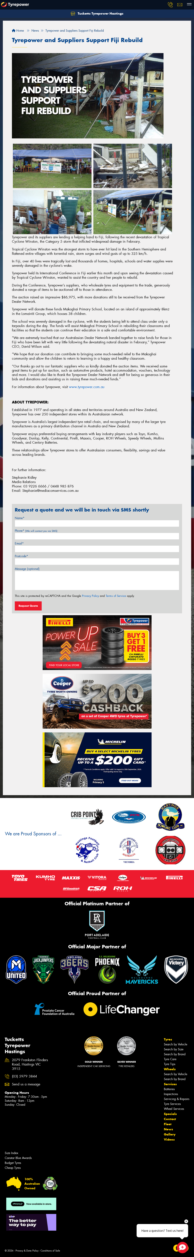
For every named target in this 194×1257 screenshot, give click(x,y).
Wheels (170, 1069)
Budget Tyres (13, 1163)
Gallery (169, 1134)
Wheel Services (174, 1109)
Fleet (167, 1124)
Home (19, 31)
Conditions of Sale (50, 1250)
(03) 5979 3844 (24, 1076)
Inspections (171, 1094)
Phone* (36, 531)
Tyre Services (172, 1104)
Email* (19, 543)
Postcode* (21, 556)
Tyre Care (170, 1059)
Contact (170, 1119)
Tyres (168, 1039)
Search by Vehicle (175, 1044)
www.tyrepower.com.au (86, 387)
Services (170, 1084)
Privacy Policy (90, 596)
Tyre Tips (169, 1064)
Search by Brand (174, 1054)
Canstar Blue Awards (18, 1158)
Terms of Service (116, 596)
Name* (19, 518)
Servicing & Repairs (176, 1099)
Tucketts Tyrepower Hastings (100, 13)
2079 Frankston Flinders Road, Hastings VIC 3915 (30, 1064)
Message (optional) (27, 569)
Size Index (11, 1153)
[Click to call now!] (170, 4)
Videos (169, 1139)
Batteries (169, 1089)
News (168, 1129)
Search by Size (173, 1049)
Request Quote (28, 605)
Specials (170, 1114)
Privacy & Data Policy (27, 1250)
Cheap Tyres (13, 1168)
